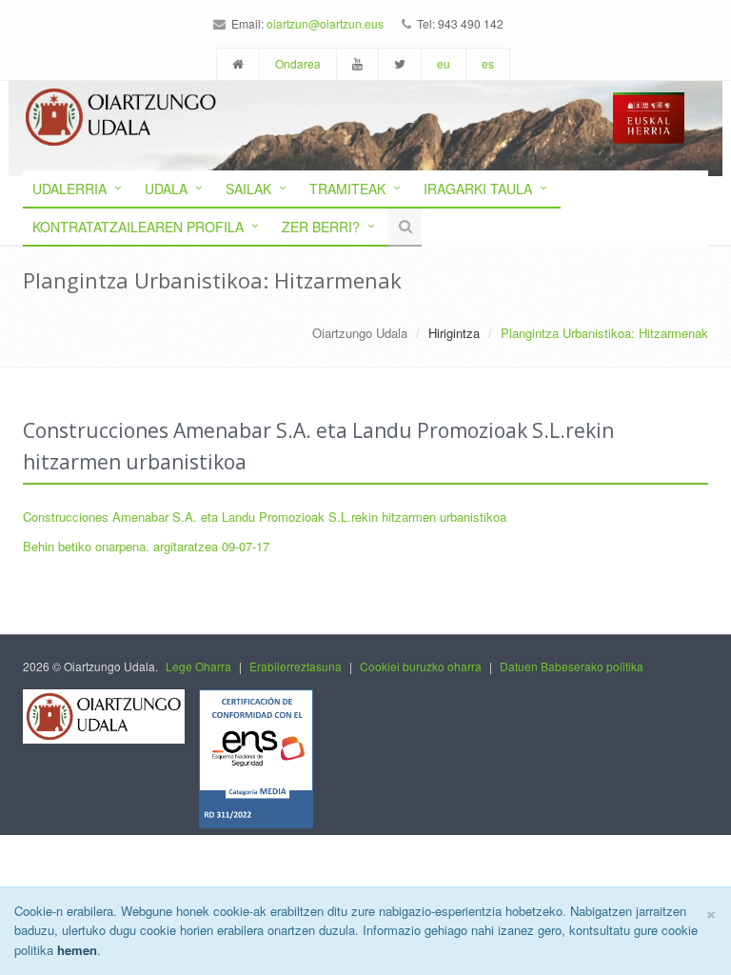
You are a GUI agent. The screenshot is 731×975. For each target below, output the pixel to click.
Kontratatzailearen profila (138, 226)
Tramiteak (347, 188)
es (488, 63)
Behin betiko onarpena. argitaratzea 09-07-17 (146, 546)
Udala (166, 188)
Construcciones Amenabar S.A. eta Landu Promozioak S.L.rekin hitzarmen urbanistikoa (264, 516)
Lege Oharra (198, 666)
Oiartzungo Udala (359, 333)
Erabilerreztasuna (295, 666)
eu (443, 63)
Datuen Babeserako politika (571, 666)
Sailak (248, 188)
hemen (77, 950)
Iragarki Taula (478, 188)
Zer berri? (321, 226)
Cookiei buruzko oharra (421, 666)
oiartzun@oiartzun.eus (325, 23)
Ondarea (298, 63)
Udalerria (69, 188)
